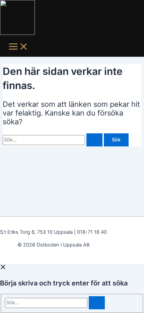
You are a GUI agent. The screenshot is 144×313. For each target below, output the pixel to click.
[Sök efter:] (53, 140)
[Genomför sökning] (94, 139)
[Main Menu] (18, 47)
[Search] (97, 302)
